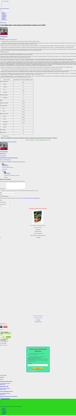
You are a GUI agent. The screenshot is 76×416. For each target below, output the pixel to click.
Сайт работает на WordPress (5, 406)
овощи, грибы (2, 384)
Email (1, 194)
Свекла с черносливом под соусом (6, 391)
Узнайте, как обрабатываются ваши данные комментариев (29, 198)
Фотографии (4, 16)
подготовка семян (3, 22)
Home (3, 12)
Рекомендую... (4, 19)
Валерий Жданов (4, 36)
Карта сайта (4, 13)
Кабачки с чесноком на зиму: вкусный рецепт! (8, 396)
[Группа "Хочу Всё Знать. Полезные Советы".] (4, 341)
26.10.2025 (2, 398)
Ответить (5, 177)
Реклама (3, 17)
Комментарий (2, 188)
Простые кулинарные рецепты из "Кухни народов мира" (6, 333)
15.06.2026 (2, 383)
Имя (0, 192)
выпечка (1, 379)
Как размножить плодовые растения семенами (8, 141)
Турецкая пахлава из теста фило (6, 381)
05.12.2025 (2, 393)
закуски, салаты (3, 389)
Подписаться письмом (6, 338)
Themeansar (20, 406)
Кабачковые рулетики (4, 386)
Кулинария (4, 411)
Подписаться (38, 368)
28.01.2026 (2, 388)
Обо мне (3, 14)
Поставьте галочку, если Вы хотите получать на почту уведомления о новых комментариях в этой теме (19, 190)
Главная (3, 408)
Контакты (4, 18)
